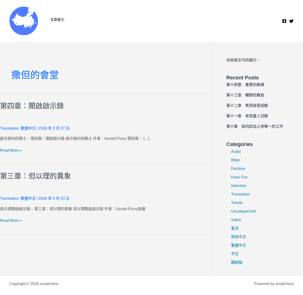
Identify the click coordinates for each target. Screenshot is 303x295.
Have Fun (239, 177)
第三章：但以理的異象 (35, 176)
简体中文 (238, 237)
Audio (236, 152)
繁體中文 (28, 128)
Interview (238, 186)
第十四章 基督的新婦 (245, 85)
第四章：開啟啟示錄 (32, 106)
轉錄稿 (236, 262)
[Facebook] (284, 21)
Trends (237, 203)
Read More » (11, 151)
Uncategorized (243, 211)
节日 (235, 254)
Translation (9, 128)
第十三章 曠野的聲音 (245, 95)
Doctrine (238, 169)
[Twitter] (291, 21)
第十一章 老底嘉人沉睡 (247, 116)
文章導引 (57, 20)
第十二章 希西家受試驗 (247, 106)
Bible (235, 160)
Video (236, 220)
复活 (235, 228)
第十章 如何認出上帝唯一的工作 (254, 126)
